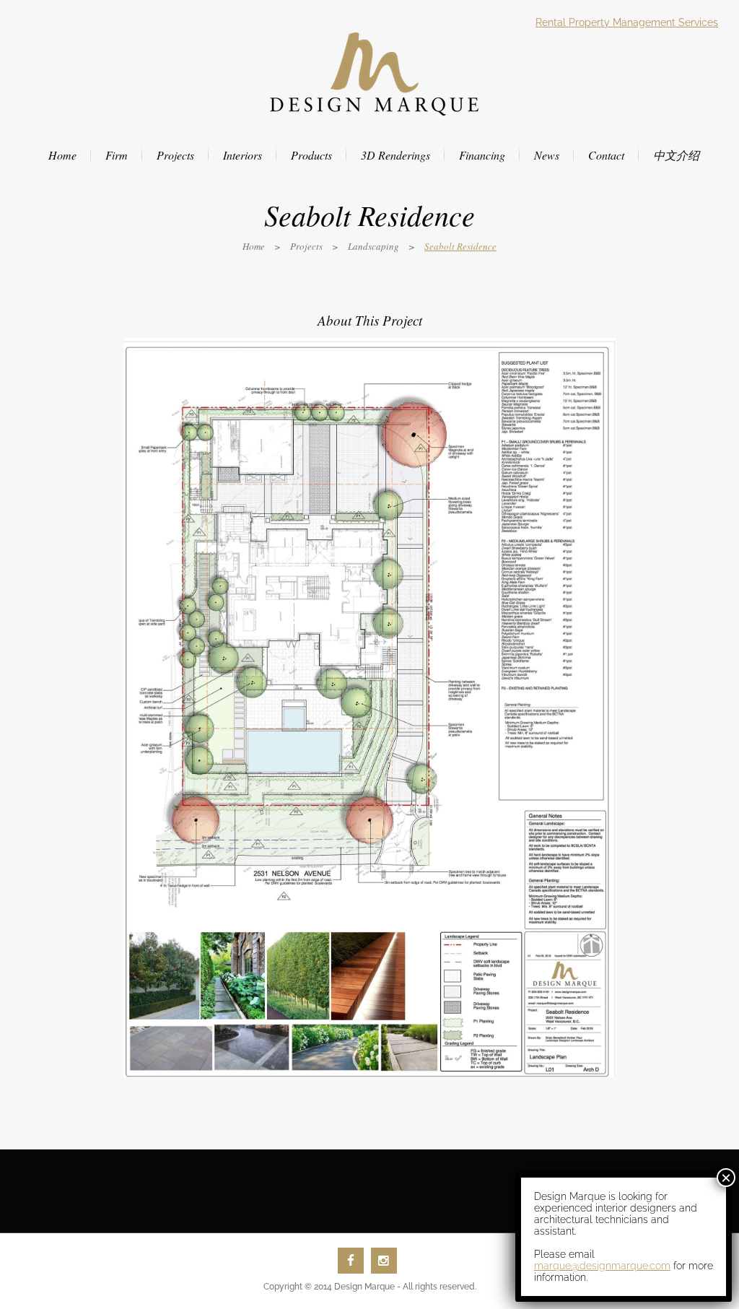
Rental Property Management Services (626, 22)
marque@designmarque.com (602, 1265)
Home (253, 246)
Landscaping (373, 246)
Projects (306, 246)
